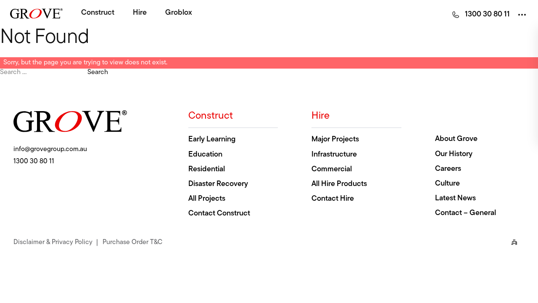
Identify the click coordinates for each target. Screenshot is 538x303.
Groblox (178, 13)
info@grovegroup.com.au (50, 149)
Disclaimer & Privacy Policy (52, 241)
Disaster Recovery (218, 184)
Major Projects (335, 140)
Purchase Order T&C (132, 241)
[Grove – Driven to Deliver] (36, 13)
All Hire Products (339, 184)
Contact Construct (219, 214)
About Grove (456, 139)
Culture (447, 184)
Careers (448, 169)
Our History (453, 154)
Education (205, 155)
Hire (140, 13)
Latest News (455, 198)
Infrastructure (334, 155)
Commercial (331, 169)
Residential (206, 169)
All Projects (206, 199)
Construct (97, 13)
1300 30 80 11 (33, 161)
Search (97, 72)
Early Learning (211, 140)
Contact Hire (332, 199)
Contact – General (465, 213)
